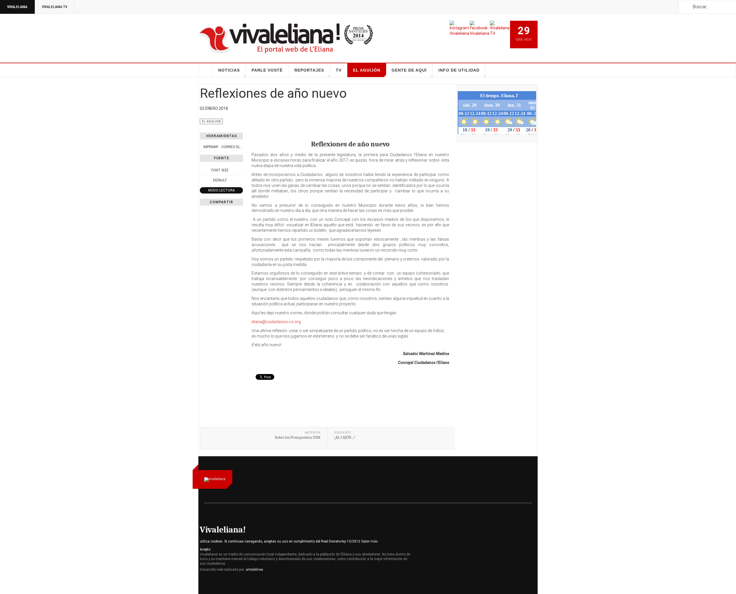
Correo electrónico (240, 147)
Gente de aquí (409, 70)
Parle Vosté (267, 70)
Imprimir (210, 147)
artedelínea (254, 570)
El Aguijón (366, 70)
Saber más (369, 541)
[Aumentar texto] (240, 170)
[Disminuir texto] (203, 170)
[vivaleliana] (269, 38)
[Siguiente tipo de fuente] (240, 180)
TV (339, 70)
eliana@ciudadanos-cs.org (276, 321)
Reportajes (309, 70)
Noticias (229, 70)
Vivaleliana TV (54, 7)
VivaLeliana (17, 7)
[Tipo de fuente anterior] (203, 180)
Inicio (205, 70)
